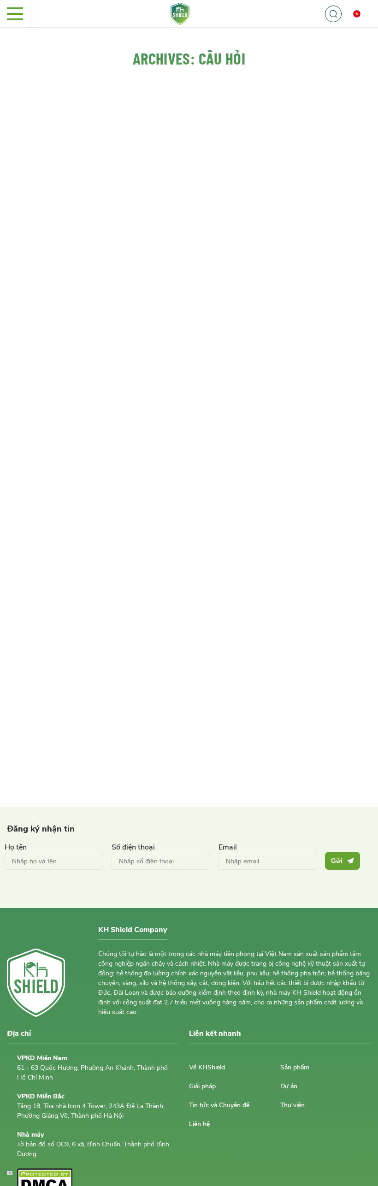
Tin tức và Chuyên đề (219, 1105)
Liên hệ (199, 1124)
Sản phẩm (294, 1067)
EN (362, 31)
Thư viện (292, 1105)
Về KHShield (207, 1067)
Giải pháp (202, 1086)
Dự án (288, 1086)
